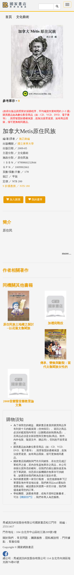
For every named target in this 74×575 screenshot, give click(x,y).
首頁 (8, 17)
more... (66, 253)
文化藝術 (22, 17)
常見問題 (22, 537)
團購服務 (36, 537)
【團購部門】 (26, 497)
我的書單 (36, 199)
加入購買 (14, 199)
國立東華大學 (26, 143)
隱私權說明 (52, 537)
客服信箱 (14, 541)
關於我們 (8, 537)
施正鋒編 (24, 138)
